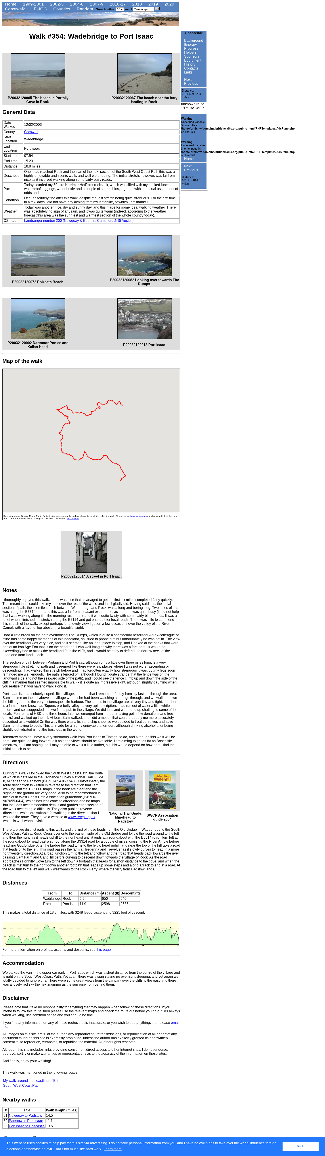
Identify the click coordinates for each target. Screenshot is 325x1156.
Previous (190, 83)
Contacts (190, 68)
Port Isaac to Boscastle (27, 1126)
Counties (61, 9)
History (189, 64)
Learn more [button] (113, 1149)
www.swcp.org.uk (81, 817)
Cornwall (31, 132)
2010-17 (117, 4)
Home (10, 4)
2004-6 (76, 4)
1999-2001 (33, 4)
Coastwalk (14, 9)
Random (84, 9)
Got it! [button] (300, 1146)
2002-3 (56, 4)
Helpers (190, 52)
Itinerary (190, 44)
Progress (190, 48)
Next (187, 79)
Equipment (192, 60)
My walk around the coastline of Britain (33, 1081)
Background (193, 40)
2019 (152, 4)
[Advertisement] (194, 259)
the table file (73, 518)
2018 (136, 4)
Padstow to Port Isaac (26, 1121)
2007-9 (96, 4)
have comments (138, 516)
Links (188, 72)
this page (103, 949)
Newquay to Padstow (25, 1115)
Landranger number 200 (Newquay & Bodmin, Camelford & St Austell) (79, 220)
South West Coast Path (21, 1085)
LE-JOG (38, 9)
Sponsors (191, 56)
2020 (168, 4)
